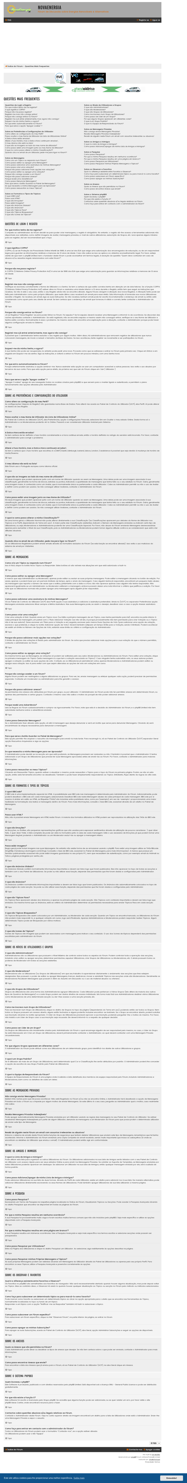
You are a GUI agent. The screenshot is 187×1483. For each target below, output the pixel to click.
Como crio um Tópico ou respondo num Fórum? (26, 160)
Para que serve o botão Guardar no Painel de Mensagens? (30, 183)
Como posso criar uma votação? (19, 167)
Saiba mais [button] (79, 1478)
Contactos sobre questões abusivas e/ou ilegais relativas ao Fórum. (113, 201)
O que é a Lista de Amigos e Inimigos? (100, 144)
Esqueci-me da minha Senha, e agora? (22, 121)
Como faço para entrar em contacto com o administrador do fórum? (114, 204)
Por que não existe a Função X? (97, 199)
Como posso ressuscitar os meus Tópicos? (23, 188)
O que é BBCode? (12, 196)
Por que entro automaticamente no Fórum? (23, 124)
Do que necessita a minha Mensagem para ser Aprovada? (30, 186)
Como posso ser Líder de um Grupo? (100, 117)
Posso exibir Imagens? (14, 203)
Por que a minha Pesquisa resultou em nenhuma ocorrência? (110, 157)
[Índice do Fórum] (20, 10)
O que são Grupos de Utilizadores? (99, 112)
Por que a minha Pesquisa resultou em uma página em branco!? (112, 159)
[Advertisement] (86, 43)
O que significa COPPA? (15, 110)
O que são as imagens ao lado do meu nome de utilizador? (31, 145)
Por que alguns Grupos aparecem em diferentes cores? (107, 119)
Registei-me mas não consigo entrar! (21, 114)
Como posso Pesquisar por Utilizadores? (101, 161)
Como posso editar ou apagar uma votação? (25, 172)
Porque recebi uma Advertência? (19, 179)
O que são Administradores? (96, 107)
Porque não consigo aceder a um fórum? (23, 174)
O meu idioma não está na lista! (19, 143)
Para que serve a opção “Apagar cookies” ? (23, 126)
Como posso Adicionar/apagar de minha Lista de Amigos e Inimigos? (114, 146)
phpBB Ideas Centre (14, 1402)
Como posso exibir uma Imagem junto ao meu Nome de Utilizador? (34, 148)
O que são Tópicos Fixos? (16, 210)
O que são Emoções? (14, 201)
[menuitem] (8, 20)
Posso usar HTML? (12, 198)
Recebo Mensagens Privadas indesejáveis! (102, 134)
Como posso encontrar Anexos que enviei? (102, 189)
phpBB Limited (75, 1384)
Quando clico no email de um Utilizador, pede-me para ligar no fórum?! (36, 152)
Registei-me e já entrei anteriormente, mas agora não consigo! (32, 119)
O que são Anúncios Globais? (18, 205)
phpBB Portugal (154, 1460)
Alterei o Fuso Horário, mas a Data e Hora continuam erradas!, (31, 141)
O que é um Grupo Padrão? (96, 121)
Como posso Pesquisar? (94, 154)
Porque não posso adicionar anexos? (21, 176)
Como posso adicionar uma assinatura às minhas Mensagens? (33, 165)
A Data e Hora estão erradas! (17, 138)
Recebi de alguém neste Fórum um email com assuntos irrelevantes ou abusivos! (119, 136)
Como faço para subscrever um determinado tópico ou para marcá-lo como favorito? (121, 174)
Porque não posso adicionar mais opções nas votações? (30, 170)
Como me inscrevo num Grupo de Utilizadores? (104, 114)
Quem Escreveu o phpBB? (95, 197)
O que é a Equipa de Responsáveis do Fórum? (104, 124)
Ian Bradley (156, 1455)
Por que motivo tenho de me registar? (21, 107)
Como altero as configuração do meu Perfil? (24, 134)
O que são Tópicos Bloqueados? (19, 212)
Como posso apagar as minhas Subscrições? (104, 179)
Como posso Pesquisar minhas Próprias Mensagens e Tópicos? (111, 164)
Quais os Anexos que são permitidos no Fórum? (104, 186)
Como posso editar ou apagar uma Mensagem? (26, 163)
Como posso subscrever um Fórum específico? (104, 176)
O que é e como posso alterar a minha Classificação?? (29, 150)
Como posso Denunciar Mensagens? (21, 181)
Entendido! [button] (171, 1478)
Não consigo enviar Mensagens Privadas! (102, 131)
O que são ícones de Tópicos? (18, 214)
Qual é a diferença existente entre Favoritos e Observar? (107, 172)
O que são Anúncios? (14, 208)
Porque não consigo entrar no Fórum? (21, 117)
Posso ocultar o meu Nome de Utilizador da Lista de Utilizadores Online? (36, 136)
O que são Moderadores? (95, 110)
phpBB (133, 1457)
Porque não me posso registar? (18, 112)
